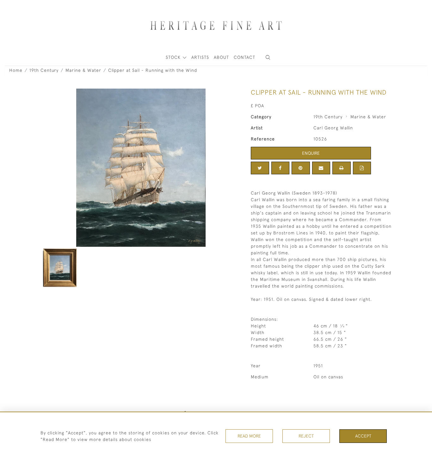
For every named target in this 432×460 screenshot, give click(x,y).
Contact (244, 57)
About (221, 57)
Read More (249, 435)
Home (15, 70)
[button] (268, 57)
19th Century (44, 70)
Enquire (311, 153)
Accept (363, 435)
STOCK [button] (174, 57)
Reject (306, 435)
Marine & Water (83, 70)
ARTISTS (200, 57)
